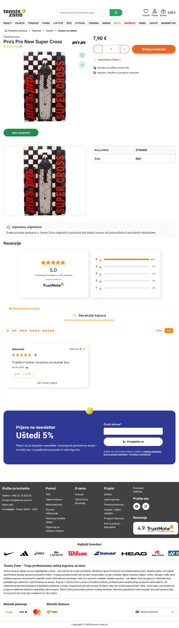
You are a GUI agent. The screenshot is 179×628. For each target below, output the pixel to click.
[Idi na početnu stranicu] (14, 13)
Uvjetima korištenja (152, 451)
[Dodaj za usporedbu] (82, 64)
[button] (10, 308)
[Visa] (23, 612)
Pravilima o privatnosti (140, 454)
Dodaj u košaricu (154, 49)
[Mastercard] (37, 612)
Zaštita (108, 494)
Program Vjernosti (114, 518)
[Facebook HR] (136, 506)
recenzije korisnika (53, 275)
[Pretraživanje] (116, 12)
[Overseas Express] (52, 612)
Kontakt (79, 494)
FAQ (48, 494)
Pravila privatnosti (114, 504)
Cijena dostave (54, 499)
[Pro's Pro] (79, 43)
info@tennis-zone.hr (21, 500)
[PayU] (9, 612)
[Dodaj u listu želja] (82, 55)
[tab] (20, 132)
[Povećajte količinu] (124, 49)
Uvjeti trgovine (111, 499)
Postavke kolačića (136, 490)
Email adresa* (112, 424)
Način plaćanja (54, 504)
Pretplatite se (135, 441)
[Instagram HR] (145, 506)
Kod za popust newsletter (116, 454)
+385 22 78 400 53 (25, 2)
